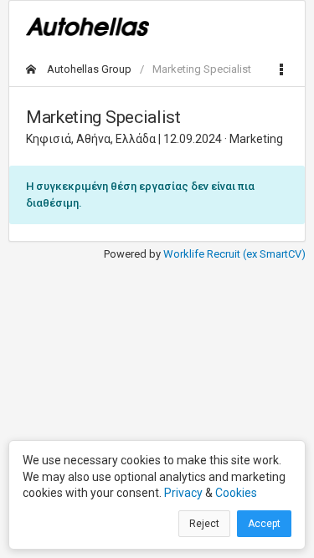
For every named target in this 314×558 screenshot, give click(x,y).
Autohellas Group (87, 69)
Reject (204, 524)
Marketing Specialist (201, 69)
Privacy (183, 492)
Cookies (236, 492)
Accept (264, 524)
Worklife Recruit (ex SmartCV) (234, 254)
